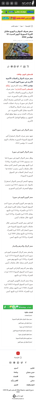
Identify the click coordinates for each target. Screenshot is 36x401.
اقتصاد (15, 376)
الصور (16, 385)
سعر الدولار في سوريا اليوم (25, 323)
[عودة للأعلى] (18, 353)
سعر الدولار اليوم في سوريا (25, 334)
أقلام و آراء (14, 381)
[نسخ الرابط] (8, 66)
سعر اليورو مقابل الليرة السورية (24, 338)
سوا (22, 26)
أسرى (16, 368)
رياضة (16, 372)
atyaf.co (21, 398)
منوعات (31, 376)
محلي (32, 381)
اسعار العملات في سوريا (26, 327)
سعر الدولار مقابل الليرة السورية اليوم (22, 330)
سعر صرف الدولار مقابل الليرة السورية (22, 319)
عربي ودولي (30, 372)
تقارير (32, 368)
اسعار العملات (28, 315)
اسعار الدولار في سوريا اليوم (25, 342)
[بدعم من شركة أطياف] (18, 396)
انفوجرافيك (30, 385)
